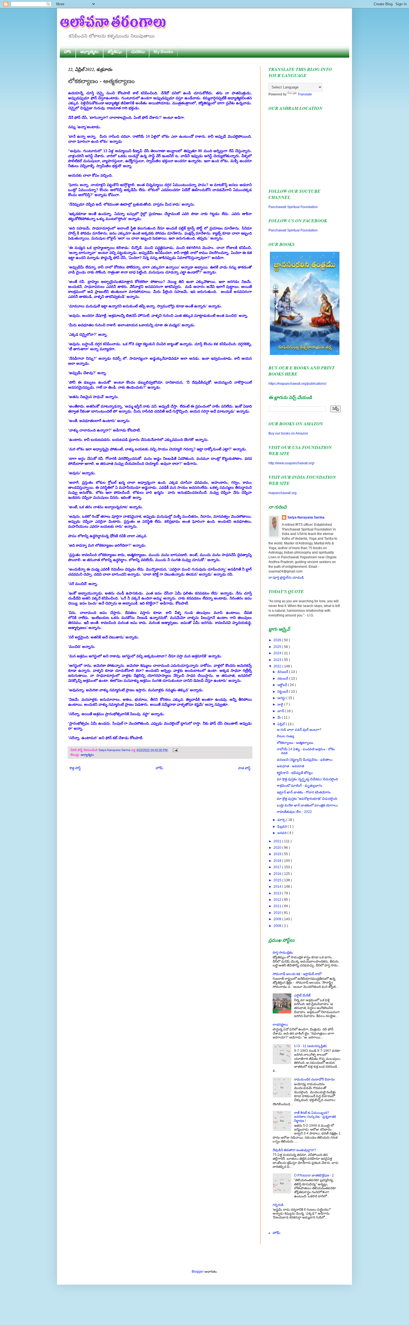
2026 (278, 640)
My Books (163, 51)
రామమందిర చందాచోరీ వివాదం (314, 1079)
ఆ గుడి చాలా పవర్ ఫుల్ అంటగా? (299, 730)
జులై (280, 704)
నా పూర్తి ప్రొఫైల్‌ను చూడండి (286, 577)
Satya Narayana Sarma (114, 750)
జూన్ (281, 711)
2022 (278, 666)
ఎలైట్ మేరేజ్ (302, 995)
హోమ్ (159, 768)
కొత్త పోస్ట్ (75, 768)
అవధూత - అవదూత (290, 766)
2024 (278, 653)
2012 (278, 900)
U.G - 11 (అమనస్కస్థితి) (310, 1046)
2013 (278, 893)
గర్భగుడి (278, 1205)
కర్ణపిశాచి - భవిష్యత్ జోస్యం (295, 773)
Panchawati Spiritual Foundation (293, 207)
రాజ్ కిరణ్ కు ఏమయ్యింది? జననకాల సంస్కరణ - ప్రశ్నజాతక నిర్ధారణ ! (315, 1117)
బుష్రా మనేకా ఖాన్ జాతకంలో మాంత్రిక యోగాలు (307, 805)
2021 (278, 841)
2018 (278, 861)
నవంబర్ (283, 678)
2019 (278, 854)
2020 (278, 848)
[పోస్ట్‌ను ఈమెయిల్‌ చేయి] (174, 750)
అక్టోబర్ (282, 685)
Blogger (198, 1272)
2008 (278, 926)
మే (279, 717)
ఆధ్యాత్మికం (89, 51)
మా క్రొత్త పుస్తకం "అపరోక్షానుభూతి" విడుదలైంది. (307, 799)
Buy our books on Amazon (288, 433)
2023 (278, 660)
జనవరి (282, 833)
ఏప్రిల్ (281, 724)
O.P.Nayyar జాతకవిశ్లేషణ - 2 (314, 1175)
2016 (278, 874)
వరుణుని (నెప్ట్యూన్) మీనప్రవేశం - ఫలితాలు (304, 760)
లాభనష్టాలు (280, 1025)
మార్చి (281, 820)
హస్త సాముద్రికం (283, 952)
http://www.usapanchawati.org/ (291, 463)
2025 (278, 647)
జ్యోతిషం (115, 51)
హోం (67, 51)
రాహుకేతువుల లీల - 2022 (294, 812)
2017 (278, 867)
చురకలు (138, 51)
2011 (278, 906)
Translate (305, 94)
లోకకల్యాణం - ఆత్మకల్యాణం (295, 743)
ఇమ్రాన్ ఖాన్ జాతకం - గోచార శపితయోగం (304, 792)
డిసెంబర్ (283, 672)
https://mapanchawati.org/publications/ (297, 384)
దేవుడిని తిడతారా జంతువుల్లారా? (294, 1150)
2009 (278, 919)
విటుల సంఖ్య (285, 736)
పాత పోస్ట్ (244, 768)
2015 (278, 880)
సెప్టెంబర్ (283, 692)
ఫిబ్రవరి (282, 826)
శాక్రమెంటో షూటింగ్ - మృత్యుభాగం (299, 786)
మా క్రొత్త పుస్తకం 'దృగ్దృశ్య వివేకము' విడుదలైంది (307, 779)
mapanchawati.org (282, 493)
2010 (278, 913)
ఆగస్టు (281, 698)
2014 (278, 887)
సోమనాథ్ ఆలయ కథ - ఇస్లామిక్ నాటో (297, 974)
